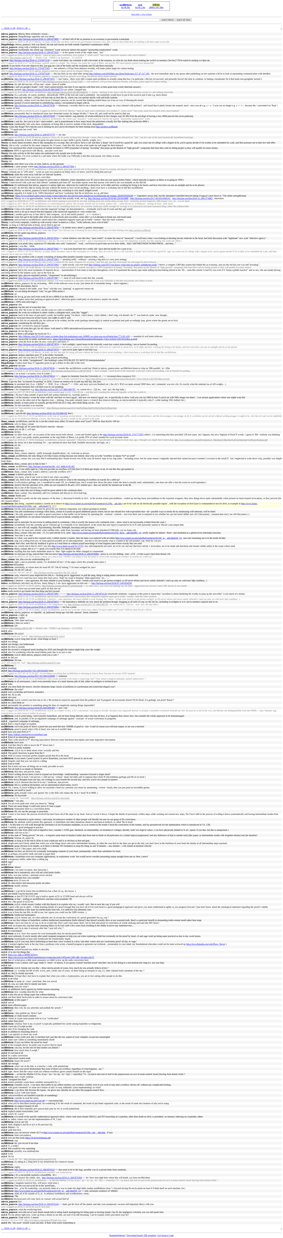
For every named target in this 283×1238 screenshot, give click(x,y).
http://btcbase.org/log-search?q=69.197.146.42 (55, 572)
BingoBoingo (7, 44)
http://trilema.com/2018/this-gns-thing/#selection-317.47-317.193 (119, 73)
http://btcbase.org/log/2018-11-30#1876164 (38, 1204)
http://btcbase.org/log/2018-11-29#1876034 (34, 376)
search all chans (184, 20)
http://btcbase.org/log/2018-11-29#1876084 (79, 554)
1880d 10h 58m (156, 7)
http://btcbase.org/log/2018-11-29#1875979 (38, 349)
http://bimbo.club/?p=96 (21, 628)
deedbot (5, 57)
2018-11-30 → (24, 28)
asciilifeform (126, 5)
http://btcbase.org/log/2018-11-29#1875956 (38, 227)
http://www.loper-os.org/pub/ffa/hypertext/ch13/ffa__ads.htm (93, 503)
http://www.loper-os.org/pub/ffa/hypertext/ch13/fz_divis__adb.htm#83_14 (106, 532)
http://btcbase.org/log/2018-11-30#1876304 (62, 1177)
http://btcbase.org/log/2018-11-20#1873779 (34, 134)
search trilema (168, 20)
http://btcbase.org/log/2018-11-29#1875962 (38, 249)
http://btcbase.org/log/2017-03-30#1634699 (34, 676)
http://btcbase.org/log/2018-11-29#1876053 (38, 601)
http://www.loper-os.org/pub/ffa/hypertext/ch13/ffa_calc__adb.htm (74, 1132)
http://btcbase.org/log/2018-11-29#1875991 (38, 594)
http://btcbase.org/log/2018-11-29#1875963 (38, 259)
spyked (4, 60)
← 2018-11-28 (8, 28)
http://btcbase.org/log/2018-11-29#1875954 (38, 238)
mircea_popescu (9, 34)
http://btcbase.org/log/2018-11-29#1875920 (38, 52)
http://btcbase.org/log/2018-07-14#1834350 (111, 583)
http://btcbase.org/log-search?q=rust (43, 663)
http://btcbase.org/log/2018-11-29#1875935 (34, 79)
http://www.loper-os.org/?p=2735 (67, 546)
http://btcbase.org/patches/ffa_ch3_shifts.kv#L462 (51, 466)
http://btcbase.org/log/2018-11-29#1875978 (38, 344)
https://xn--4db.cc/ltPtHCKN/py (23, 954)
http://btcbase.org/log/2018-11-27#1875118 (29, 60)
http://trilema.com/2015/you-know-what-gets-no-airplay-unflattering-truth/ (123, 264)
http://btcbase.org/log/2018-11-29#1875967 (38, 278)
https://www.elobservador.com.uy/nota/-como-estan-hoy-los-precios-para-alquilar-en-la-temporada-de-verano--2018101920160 (74, 195)
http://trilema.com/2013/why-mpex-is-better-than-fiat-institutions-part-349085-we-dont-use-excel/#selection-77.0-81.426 (74, 336)
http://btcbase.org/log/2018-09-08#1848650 (67, 92)
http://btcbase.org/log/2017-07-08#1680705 (55, 389)
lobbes (4, 583)
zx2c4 (4, 631)
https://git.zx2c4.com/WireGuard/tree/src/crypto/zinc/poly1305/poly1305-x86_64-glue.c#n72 (51, 957)
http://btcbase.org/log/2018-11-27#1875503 (29, 68)
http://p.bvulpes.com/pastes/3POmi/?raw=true (45, 1220)
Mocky (4, 126)
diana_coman (8, 421)
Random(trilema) (117, 1235)
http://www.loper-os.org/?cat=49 (29, 1100)
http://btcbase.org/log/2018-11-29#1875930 (34, 105)
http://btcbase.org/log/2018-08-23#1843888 (108, 198)
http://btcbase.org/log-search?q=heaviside (50, 798)
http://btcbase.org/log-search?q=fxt (40, 1159)
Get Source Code (166, 1235)
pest (140, 5)
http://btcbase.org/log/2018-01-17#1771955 (123, 434)
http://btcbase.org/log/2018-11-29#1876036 (34, 368)
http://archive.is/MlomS (107, 126)
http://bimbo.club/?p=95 (21, 57)
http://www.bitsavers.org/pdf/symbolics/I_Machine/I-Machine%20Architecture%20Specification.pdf (221, 440)
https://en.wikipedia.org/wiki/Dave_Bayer (205, 944)
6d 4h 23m (140, 7)
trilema (156, 4)
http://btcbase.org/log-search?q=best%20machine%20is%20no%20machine (82, 408)
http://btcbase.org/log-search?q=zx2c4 (47, 636)
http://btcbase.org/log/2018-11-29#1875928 (34, 116)
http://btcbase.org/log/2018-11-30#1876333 (34, 1169)
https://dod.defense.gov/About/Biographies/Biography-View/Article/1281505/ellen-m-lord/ (95, 339)
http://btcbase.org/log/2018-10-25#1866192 (47, 413)
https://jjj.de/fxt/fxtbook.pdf (38, 1138)
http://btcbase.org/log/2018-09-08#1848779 (42, 89)
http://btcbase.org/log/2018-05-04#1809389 (34, 708)
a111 (3, 42)
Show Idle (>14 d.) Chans (141, 14)
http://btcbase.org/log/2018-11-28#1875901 (54, 166)
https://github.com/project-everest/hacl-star (27, 734)
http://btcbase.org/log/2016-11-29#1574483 (192, 198)
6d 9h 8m (125, 7)
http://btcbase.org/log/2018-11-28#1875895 (38, 39)
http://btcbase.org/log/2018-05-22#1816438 (62, 586)
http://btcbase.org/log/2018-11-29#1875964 (38, 264)
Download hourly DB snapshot (141, 1235)
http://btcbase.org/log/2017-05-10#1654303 (28, 670)
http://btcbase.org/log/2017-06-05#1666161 (150, 198)
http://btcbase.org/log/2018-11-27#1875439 (29, 73)
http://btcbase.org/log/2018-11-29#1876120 (87, 594)
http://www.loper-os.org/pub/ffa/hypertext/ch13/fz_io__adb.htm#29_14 (148, 538)
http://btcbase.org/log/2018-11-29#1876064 (38, 607)
